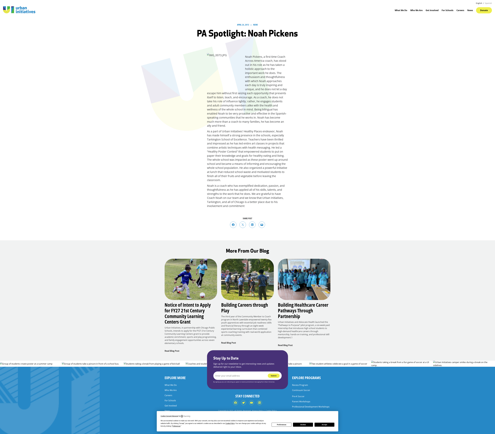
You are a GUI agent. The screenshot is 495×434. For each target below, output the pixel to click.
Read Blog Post (172, 350)
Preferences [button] (176, 426)
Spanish (488, 3)
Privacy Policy (257, 410)
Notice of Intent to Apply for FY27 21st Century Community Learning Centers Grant (188, 313)
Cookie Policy (271, 410)
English (479, 3)
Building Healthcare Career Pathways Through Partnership (303, 310)
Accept (324, 425)
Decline (303, 425)
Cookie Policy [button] (230, 423)
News (255, 24)
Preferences (281, 425)
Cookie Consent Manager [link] (169, 416)
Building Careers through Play (244, 307)
